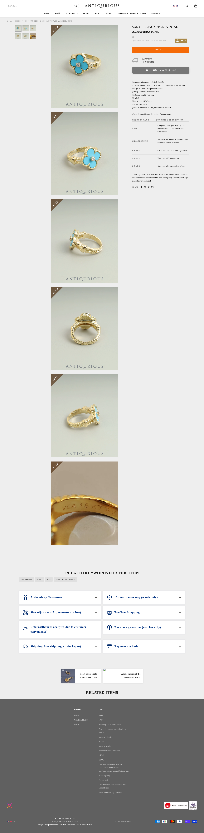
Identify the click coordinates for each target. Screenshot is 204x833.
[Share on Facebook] (141, 187)
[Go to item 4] (18, 35)
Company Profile (105, 737)
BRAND (86, 13)
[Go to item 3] (33, 28)
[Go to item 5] (25, 35)
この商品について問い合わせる (162, 70)
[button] (60, 597)
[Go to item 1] (18, 28)
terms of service (105, 746)
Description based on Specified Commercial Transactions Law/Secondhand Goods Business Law (114, 767)
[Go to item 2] (25, 28)
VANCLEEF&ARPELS (65, 580)
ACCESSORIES (72, 13)
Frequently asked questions (132, 13)
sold (49, 580)
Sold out (161, 50)
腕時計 (57, 13)
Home (46, 13)
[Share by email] (152, 187)
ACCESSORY (26, 580)
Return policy (104, 780)
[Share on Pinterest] (149, 187)
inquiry (108, 13)
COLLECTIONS (21, 21)
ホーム (9, 21)
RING (39, 580)
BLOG (101, 760)
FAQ (101, 720)
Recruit (101, 742)
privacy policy (104, 775)
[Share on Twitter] (145, 187)
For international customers (109, 751)
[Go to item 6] (33, 35)
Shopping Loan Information (110, 725)
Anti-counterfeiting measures (110, 792)
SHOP (97, 13)
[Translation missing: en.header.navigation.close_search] (76, 6)
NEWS (101, 755)
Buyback (155, 13)
